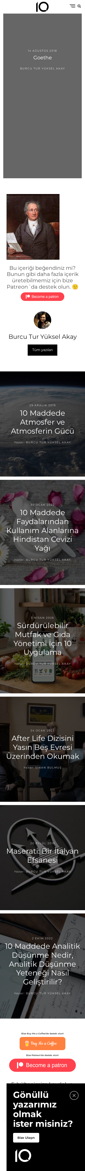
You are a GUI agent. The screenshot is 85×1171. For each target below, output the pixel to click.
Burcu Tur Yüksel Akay (42, 68)
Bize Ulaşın (26, 1138)
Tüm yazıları (42, 350)
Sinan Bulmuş (48, 767)
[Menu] (72, 6)
